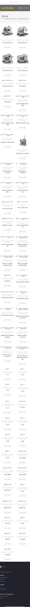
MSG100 (7, 539)
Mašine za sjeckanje (24, 149)
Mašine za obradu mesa (9, 186)
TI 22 (7, 408)
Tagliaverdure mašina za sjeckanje (7, 336)
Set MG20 (22, 539)
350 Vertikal (7, 102)
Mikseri (21, 279)
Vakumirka (7, 281)
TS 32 (22, 391)
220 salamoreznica (7, 42)
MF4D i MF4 (7, 490)
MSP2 (22, 491)
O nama (2, 587)
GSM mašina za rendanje (22, 171)
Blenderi (2, 503)
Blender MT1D (7, 507)
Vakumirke (10, 279)
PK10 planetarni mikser (22, 298)
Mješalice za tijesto (24, 99)
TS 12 (22, 374)
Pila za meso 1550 (22, 207)
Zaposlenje (2, 591)
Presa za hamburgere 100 (22, 226)
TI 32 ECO (22, 407)
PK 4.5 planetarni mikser (22, 282)
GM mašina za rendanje (22, 153)
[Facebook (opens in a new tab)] (12, 2)
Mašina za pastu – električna (7, 355)
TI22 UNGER (22, 458)
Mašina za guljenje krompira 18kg (22, 264)
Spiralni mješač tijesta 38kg (8, 123)
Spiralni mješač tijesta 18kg (22, 104)
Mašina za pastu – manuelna (22, 336)
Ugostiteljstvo (10, 40)
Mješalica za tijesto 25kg (7, 142)
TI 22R (7, 441)
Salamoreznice (4, 40)
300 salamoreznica (7, 70)
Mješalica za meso (7, 225)
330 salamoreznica (22, 70)
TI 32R (22, 441)
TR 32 (22, 424)
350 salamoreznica (7, 86)
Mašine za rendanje (9, 167)
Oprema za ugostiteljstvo (9, 39)
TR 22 (7, 424)
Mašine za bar (7, 487)
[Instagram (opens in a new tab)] (14, 2)
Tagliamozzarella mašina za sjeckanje (22, 317)
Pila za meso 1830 (7, 208)
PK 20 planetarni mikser (7, 315)
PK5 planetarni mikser (7, 297)
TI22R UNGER (7, 474)
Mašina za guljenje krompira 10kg (7, 264)
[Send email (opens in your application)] (17, 2)
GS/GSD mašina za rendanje (7, 171)
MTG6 (22, 523)
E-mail (1, 598)
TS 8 (7, 374)
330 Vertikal (22, 86)
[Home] (2, 18)
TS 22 (7, 390)
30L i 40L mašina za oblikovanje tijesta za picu (22, 357)
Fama (2, 39)
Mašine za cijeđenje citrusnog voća (22, 488)
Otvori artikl (7, 47)
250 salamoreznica (22, 42)
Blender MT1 (22, 507)
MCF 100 (7, 523)
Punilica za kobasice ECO (22, 191)
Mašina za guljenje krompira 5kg (22, 245)
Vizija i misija (3, 589)
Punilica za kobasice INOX (7, 191)
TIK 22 (7, 458)
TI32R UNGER (22, 474)
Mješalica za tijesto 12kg (22, 123)
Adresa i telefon (4, 596)
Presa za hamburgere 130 (7, 245)
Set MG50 (7, 555)
